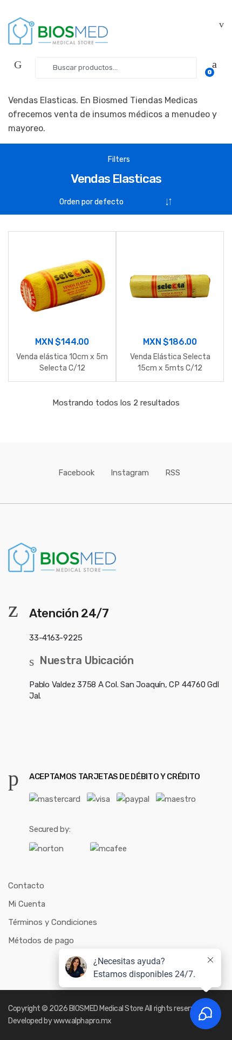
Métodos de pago (41, 940)
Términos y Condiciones (52, 922)
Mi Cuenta (26, 904)
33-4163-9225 (55, 638)
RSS (172, 473)
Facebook (76, 473)
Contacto (26, 886)
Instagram (130, 473)
